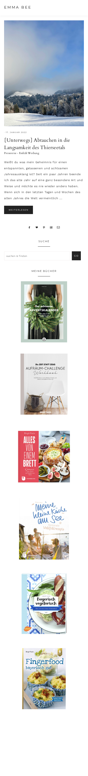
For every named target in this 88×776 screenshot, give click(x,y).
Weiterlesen (18, 210)
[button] (80, 7)
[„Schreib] (58, 227)
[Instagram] (51, 227)
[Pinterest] (44, 227)
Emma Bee (18, 7)
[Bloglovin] (37, 227)
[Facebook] (29, 227)
